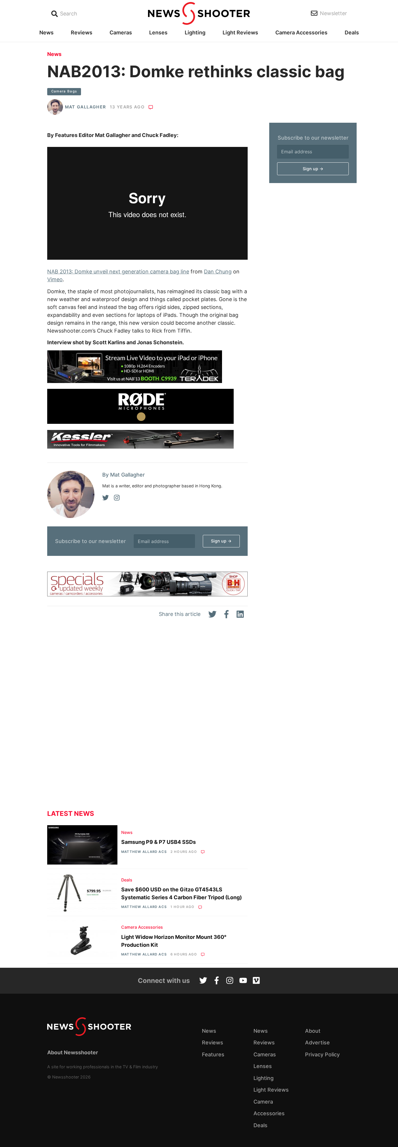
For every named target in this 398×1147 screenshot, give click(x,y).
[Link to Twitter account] (203, 981)
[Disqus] (147, 719)
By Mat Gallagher (123, 475)
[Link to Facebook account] (217, 981)
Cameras (121, 32)
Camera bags (64, 91)
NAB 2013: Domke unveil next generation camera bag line (118, 271)
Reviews (81, 32)
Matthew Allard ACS (143, 852)
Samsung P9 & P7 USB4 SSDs (158, 842)
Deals (352, 32)
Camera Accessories (301, 32)
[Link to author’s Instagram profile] (117, 498)
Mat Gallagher (85, 106)
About (312, 1031)
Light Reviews (240, 32)
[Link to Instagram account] (230, 981)
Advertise (317, 1042)
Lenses (158, 32)
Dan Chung (218, 271)
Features (213, 1054)
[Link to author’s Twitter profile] (105, 498)
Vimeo (55, 279)
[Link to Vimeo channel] (256, 981)
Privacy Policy (322, 1054)
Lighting (195, 32)
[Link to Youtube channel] (243, 981)
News (46, 32)
